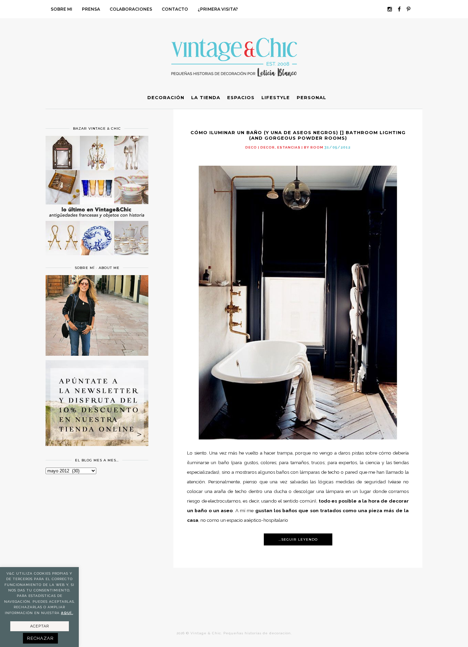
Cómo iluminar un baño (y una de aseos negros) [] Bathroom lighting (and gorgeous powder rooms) (298, 135)
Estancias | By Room (300, 147)
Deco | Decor (260, 147)
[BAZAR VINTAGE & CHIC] (97, 259)
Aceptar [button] (39, 626)
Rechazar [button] (40, 638)
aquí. (67, 613)
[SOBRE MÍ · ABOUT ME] (97, 354)
